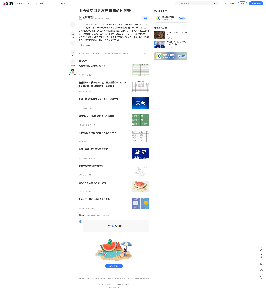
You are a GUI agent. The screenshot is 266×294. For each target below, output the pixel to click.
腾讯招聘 (122, 278)
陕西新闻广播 (83, 91)
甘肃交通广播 (83, 208)
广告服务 (116, 278)
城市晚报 (81, 75)
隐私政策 (103, 278)
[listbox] (114, 134)
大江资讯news (83, 158)
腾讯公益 (129, 278)
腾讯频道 (142, 278)
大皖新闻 (81, 175)
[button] (182, 18)
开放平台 (110, 278)
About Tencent (89, 278)
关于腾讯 (81, 278)
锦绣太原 (81, 191)
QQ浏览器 (136, 278)
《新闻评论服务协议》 (106, 215)
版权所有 (116, 287)
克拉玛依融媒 (83, 108)
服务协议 (97, 278)
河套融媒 (81, 125)
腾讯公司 (111, 287)
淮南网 (81, 141)
